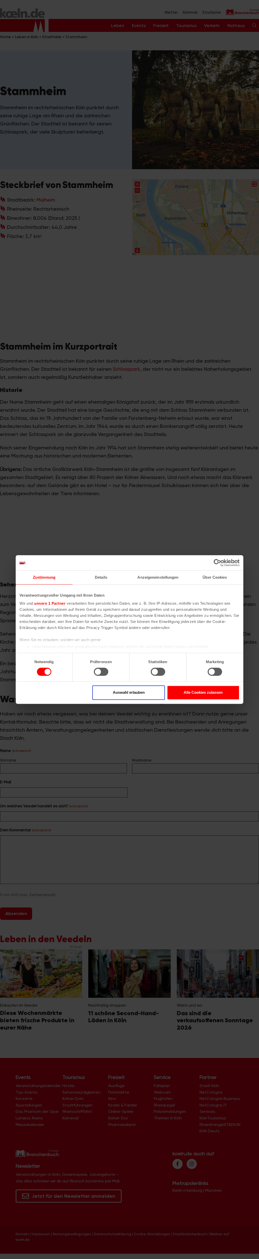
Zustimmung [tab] (44, 577)
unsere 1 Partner (50, 603)
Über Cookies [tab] (215, 577)
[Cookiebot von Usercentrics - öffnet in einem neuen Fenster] (217, 563)
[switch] (101, 672)
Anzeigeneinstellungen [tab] (157, 577)
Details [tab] (101, 577)
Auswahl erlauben (129, 692)
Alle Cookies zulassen (203, 692)
